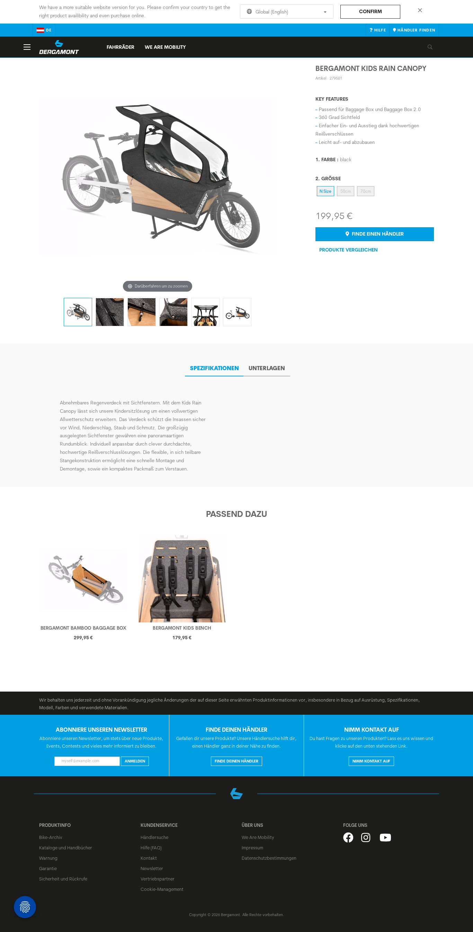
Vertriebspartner (158, 878)
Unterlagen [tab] (267, 368)
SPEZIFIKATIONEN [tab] (214, 368)
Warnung (48, 858)
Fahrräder (120, 47)
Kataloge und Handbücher (65, 847)
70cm (365, 191)
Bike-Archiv (50, 837)
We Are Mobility (165, 47)
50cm (345, 191)
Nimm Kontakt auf (371, 761)
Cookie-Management (162, 889)
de (49, 30)
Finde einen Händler (377, 234)
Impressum (252, 847)
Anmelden (135, 761)
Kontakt (149, 858)
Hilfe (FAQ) (151, 847)
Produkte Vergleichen (348, 250)
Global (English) (271, 12)
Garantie (48, 868)
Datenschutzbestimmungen (269, 858)
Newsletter (152, 868)
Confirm (370, 11)
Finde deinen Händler (236, 761)
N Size (325, 191)
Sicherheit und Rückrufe (63, 878)
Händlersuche (154, 837)
